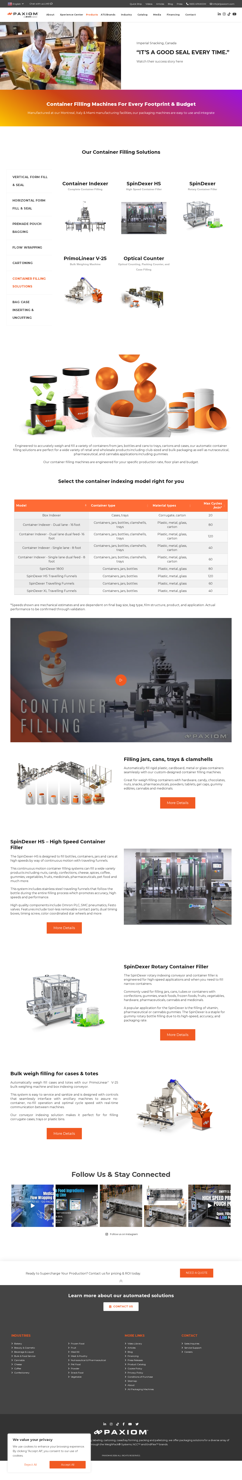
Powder (75, 1368)
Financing (133, 1356)
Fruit (73, 1347)
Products (92, 14)
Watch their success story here (160, 61)
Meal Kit (75, 1351)
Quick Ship (136, 3)
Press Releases (135, 1360)
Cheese (18, 1364)
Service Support (193, 1347)
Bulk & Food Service (24, 1356)
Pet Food (76, 1364)
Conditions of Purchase (140, 1376)
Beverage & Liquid (24, 1351)
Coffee (17, 1368)
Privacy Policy (135, 1372)
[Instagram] (50, 1223)
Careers (188, 1351)
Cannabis (19, 1360)
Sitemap (132, 1381)
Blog (170, 3)
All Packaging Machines (141, 1389)
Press (179, 3)
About (131, 1385)
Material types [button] (164, 505)
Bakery (18, 1343)
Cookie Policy (135, 1368)
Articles (160, 3)
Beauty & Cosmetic (24, 1347)
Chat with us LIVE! (39, 3)
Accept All (67, 1464)
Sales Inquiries (191, 1343)
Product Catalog (137, 1364)
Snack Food (77, 1372)
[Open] (32, 1206)
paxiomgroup (32, 1188)
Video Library (135, 1343)
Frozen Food (77, 1343)
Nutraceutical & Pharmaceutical (88, 1360)
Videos (149, 3)
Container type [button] (103, 505)
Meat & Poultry (79, 1356)
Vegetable (76, 1376)
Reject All (30, 1464)
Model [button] (21, 505)
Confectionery (21, 1372)
